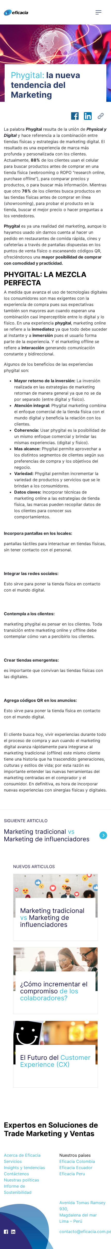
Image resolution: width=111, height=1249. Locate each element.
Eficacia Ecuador (75, 1167)
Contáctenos (16, 1173)
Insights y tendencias (24, 1167)
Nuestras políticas (21, 1180)
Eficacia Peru (72, 1173)
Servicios (13, 1161)
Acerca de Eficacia (22, 1155)
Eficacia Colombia (77, 1161)
